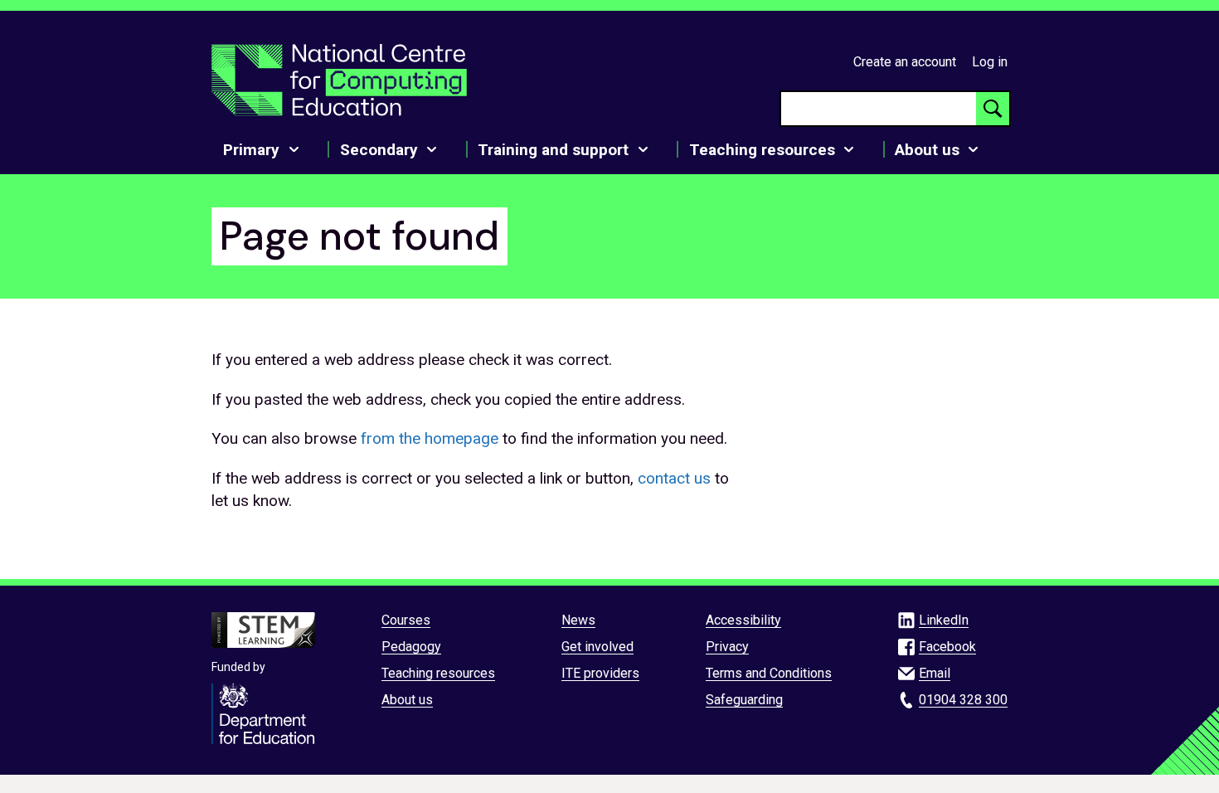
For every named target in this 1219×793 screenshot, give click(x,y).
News (578, 620)
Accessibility (743, 620)
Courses (405, 620)
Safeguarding (744, 700)
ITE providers (600, 673)
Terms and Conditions (769, 673)
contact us (674, 478)
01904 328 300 (963, 700)
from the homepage (429, 438)
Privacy (727, 646)
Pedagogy (411, 646)
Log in (990, 62)
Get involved (597, 646)
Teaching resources (438, 673)
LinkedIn (944, 620)
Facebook (947, 646)
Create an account (904, 62)
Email (934, 673)
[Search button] (992, 108)
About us (407, 700)
